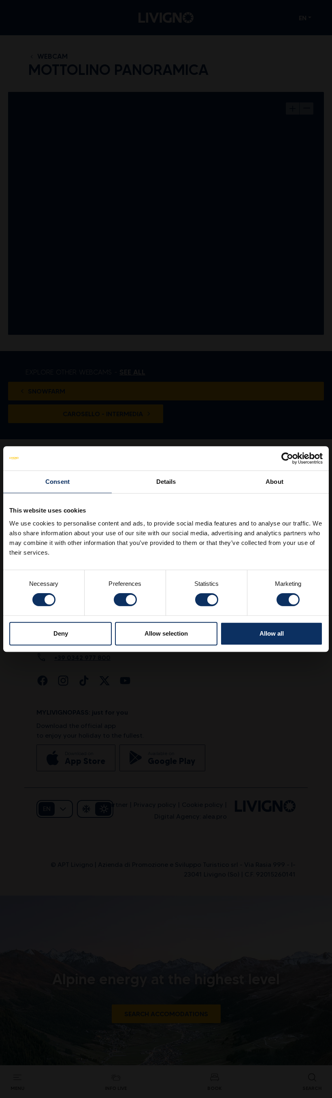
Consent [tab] (57, 481)
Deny (60, 633)
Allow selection (166, 633)
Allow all (272, 633)
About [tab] (274, 481)
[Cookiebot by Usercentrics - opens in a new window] (287, 458)
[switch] (125, 599)
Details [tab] (166, 481)
